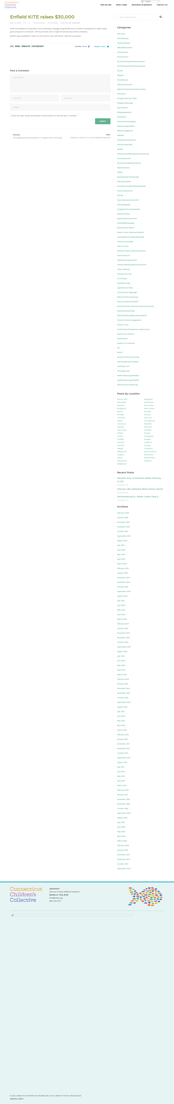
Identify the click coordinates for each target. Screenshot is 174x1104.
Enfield (17, 46)
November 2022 (123, 693)
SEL (118, 348)
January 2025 (122, 573)
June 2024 (121, 605)
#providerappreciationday (128, 177)
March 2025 (122, 564)
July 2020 (121, 822)
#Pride (120, 172)
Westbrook (148, 454)
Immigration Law (124, 274)
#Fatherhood (122, 80)
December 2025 (123, 522)
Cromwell (121, 417)
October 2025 (122, 531)
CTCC (11, 46)
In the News (52, 23)
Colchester (121, 424)
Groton (120, 436)
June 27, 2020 (15, 23)
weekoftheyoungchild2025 (128, 380)
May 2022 (121, 721)
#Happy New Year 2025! (127, 98)
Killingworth (122, 451)
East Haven (122, 430)
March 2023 (122, 674)
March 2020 (122, 841)
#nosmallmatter (124, 158)
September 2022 (124, 702)
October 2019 (122, 864)
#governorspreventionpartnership (131, 89)
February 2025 (123, 568)
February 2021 (123, 790)
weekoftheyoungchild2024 (128, 375)
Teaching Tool (123, 366)
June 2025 (121, 550)
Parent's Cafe (122, 325)
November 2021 (123, 748)
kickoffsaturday (123, 283)
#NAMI (120, 149)
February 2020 (123, 845)
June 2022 (121, 716)
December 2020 (123, 799)
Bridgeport (121, 408)
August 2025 (122, 540)
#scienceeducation (125, 191)
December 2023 (123, 633)
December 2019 (123, 855)
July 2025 (121, 545)
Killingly (120, 448)
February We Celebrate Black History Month (140, 489)
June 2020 (121, 827)
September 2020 (124, 813)
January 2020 (122, 850)
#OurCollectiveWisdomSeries (129, 163)
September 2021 (124, 758)
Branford (120, 405)
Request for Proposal (126, 343)
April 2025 (121, 559)
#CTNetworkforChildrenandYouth (131, 66)
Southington (149, 436)
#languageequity (124, 112)
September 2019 (124, 868)
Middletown (122, 464)
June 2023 (121, 661)
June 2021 (121, 771)
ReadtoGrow (122, 338)
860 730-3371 (55, 901)
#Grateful (121, 94)
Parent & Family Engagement (129, 320)
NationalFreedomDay (126, 311)
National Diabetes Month (127, 301)
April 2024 (121, 614)
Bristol (120, 411)
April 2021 (121, 781)
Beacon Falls (122, 399)
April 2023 (121, 670)
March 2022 (122, 730)
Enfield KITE (26, 46)
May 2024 (121, 610)
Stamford (148, 442)
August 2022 (122, 707)
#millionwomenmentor (126, 140)
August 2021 (122, 762)
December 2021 (123, 744)
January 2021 (122, 794)
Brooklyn (120, 414)
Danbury (120, 427)
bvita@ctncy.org (56, 898)
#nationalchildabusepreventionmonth (133, 154)
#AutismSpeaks (123, 43)
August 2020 (122, 818)
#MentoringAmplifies (126, 126)
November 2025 (123, 527)
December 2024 (123, 577)
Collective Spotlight (125, 241)
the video (50, 36)
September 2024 (124, 591)
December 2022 (123, 688)
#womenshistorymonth (127, 218)
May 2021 (121, 776)
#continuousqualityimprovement (131, 61)
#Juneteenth (122, 107)
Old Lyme (148, 417)
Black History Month (125, 228)
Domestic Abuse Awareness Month (131, 251)
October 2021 (122, 753)
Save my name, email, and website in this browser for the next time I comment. (44, 115)
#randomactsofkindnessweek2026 (131, 186)
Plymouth (148, 427)
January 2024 (122, 628)
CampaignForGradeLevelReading (130, 237)
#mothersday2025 (124, 144)
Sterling (147, 445)
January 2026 (122, 517)
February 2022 (123, 734)
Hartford (120, 445)
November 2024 (123, 582)
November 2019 (123, 859)
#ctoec (120, 71)
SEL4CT (120, 352)
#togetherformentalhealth (128, 209)
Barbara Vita (123, 485)
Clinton (120, 420)
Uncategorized (123, 371)
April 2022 (121, 725)
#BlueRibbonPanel (124, 47)
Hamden (120, 442)
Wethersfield (149, 457)
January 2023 (122, 684)
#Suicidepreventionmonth (128, 200)
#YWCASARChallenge (125, 223)
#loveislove (121, 117)
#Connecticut (122, 57)
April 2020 (121, 836)
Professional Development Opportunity (133, 329)
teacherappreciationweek (127, 361)
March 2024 (122, 619)
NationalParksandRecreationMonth (132, 315)
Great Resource (123, 255)
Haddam (120, 439)
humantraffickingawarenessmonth (131, 265)
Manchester (122, 461)
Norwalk (147, 411)
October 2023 (122, 642)
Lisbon (120, 457)
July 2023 (121, 656)
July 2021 (121, 767)
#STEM (120, 195)
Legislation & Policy (125, 288)
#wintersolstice (123, 214)
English (148, 1)
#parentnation (123, 168)
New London (149, 408)
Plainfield (147, 424)
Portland (147, 430)
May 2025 (121, 554)
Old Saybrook (149, 420)
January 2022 (122, 739)
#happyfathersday (125, 103)
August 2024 (122, 596)
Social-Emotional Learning (128, 357)
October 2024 (122, 587)
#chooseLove (122, 52)
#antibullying (122, 38)
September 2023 (124, 647)
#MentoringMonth (125, 131)
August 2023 (122, 651)
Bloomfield (121, 402)
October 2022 (122, 697)
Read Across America (125, 334)
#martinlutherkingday (126, 121)
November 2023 (123, 637)
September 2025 (124, 536)
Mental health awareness (127, 297)
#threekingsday (123, 204)
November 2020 (123, 804)
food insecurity (38, 46)
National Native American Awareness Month (135, 306)
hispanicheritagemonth (127, 260)
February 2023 (123, 679)
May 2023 (121, 665)
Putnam (147, 433)
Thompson (148, 448)
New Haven (149, 405)
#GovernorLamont (124, 84)
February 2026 (123, 513)
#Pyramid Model (124, 181)
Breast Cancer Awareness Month (130, 232)
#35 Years (121, 34)
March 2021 (122, 785)
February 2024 (123, 624)
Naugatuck (148, 399)
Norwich (147, 414)
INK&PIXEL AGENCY (17, 1099)
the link (40, 36)
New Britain (149, 402)
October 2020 (122, 808)
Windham (148, 461)
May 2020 (121, 831)
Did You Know (39, 23)
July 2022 (121, 711)
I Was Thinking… (124, 269)
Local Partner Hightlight (70, 23)
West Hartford (150, 451)
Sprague (147, 439)
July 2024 (121, 600)
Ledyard (120, 454)
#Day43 (120, 75)
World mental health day (127, 385)
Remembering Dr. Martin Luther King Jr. (138, 496)
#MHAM (120, 135)
